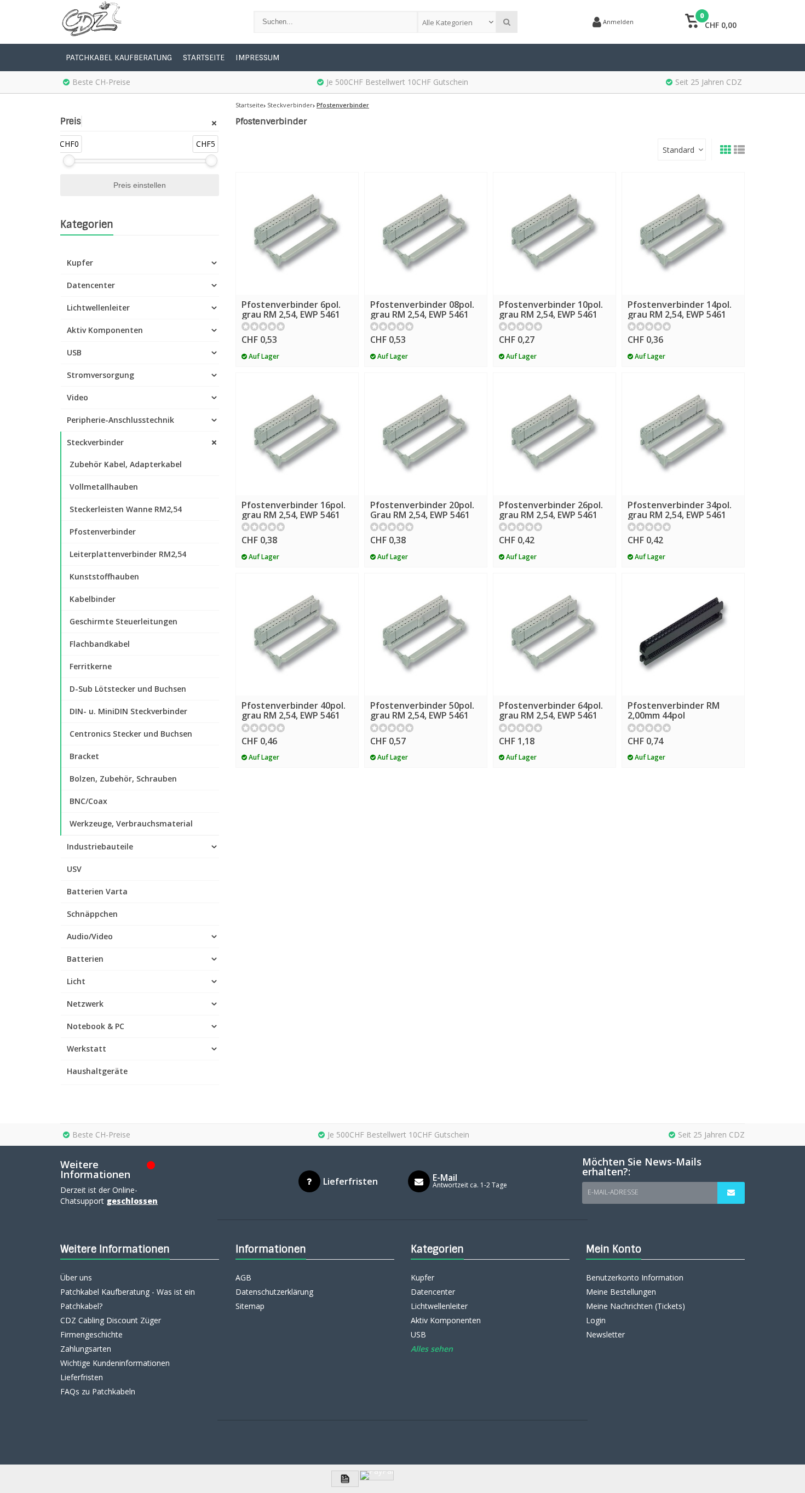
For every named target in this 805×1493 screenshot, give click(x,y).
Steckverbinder (95, 442)
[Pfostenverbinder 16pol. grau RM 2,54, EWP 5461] (297, 434)
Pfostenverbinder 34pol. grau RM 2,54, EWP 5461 (680, 510)
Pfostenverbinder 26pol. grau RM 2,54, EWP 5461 (551, 510)
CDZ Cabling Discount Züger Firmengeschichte (110, 1327)
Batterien (85, 959)
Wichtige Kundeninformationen (115, 1363)
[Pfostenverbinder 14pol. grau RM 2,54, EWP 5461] (683, 233)
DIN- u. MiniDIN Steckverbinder (128, 711)
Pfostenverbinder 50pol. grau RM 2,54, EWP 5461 (422, 710)
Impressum (257, 57)
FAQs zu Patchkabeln (97, 1391)
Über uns (76, 1277)
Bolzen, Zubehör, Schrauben (123, 778)
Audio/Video (90, 936)
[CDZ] (146, 22)
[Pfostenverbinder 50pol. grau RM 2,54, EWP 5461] (425, 634)
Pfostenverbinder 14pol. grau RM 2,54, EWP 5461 (680, 309)
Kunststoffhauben (104, 576)
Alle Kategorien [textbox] (447, 22)
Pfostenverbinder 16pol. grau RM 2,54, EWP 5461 (294, 510)
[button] (710, 22)
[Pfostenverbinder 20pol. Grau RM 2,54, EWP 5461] (425, 434)
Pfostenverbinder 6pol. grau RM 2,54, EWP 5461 (291, 309)
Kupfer (80, 262)
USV (74, 869)
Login (596, 1320)
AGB (243, 1277)
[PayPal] (377, 1475)
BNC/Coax (88, 801)
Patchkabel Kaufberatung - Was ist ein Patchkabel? (127, 1299)
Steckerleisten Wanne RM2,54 (126, 509)
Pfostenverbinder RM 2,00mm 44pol (674, 710)
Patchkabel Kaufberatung (119, 57)
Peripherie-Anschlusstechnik (120, 420)
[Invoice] (345, 1479)
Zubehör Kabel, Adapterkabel (126, 464)
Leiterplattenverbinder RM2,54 (128, 554)
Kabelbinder (93, 599)
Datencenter (91, 285)
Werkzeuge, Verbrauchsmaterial (131, 823)
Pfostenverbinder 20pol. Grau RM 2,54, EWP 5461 (422, 510)
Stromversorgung (100, 375)
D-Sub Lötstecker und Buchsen (128, 689)
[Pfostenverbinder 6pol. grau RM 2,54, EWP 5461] (297, 233)
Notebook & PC (95, 1026)
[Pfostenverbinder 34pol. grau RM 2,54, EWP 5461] (683, 434)
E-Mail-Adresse (613, 1192)
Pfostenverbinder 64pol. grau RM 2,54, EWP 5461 (551, 710)
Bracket (84, 756)
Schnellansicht (297, 278)
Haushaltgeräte (97, 1071)
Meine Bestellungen (621, 1292)
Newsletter (605, 1334)
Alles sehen (432, 1348)
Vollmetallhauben (104, 486)
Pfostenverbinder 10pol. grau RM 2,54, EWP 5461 (551, 309)
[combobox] (457, 22)
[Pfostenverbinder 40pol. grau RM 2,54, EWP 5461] (297, 634)
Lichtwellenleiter (98, 307)
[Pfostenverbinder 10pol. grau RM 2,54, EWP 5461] (554, 233)
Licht (76, 981)
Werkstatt (86, 1048)
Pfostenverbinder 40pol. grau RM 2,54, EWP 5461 (294, 710)
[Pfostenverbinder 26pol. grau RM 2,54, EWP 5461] (554, 434)
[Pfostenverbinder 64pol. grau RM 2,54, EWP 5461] (554, 634)
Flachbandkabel (100, 644)
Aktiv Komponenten (105, 330)
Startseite (204, 57)
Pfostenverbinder (103, 531)
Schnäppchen (92, 914)
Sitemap (249, 1306)
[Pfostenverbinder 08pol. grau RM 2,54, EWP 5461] (425, 233)
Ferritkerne (91, 666)
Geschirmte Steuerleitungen (123, 621)
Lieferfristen (81, 1377)
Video (77, 397)
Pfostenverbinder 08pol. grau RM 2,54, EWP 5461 (422, 309)
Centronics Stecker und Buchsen (131, 733)
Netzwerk (85, 1003)
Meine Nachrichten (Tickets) (635, 1306)
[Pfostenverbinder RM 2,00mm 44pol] (683, 634)
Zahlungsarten (85, 1348)
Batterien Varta (97, 891)
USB (74, 352)
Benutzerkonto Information (634, 1277)
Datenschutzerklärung (274, 1292)
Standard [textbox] (678, 150)
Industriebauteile (100, 846)
